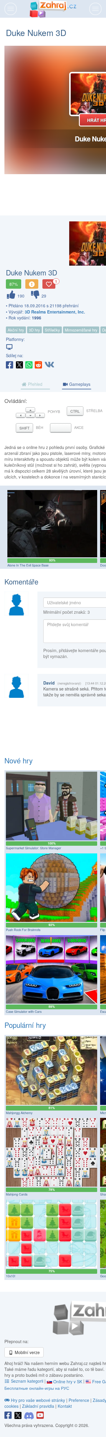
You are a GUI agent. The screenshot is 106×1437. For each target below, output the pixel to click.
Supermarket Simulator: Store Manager (33, 848)
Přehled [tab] (34, 384)
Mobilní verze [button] (27, 1352)
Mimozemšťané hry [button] (81, 330)
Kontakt (65, 1406)
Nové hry (18, 760)
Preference (79, 1400)
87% (13, 284)
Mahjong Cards (16, 1194)
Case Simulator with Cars (24, 1011)
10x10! (10, 1276)
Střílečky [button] (52, 330)
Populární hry (25, 1025)
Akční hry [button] (16, 330)
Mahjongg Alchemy (19, 1113)
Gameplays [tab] (79, 384)
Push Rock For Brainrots (23, 929)
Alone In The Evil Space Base (28, 565)
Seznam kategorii (27, 1381)
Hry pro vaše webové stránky (38, 1400)
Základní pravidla (38, 1406)
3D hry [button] (34, 330)
